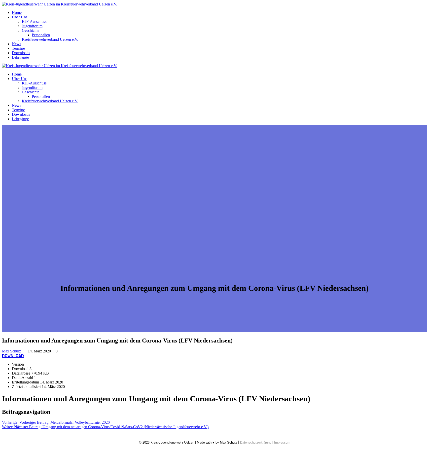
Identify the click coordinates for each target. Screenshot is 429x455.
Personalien (41, 35)
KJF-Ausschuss (34, 21)
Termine (18, 48)
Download (13, 355)
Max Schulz (11, 351)
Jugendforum (32, 26)
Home (17, 12)
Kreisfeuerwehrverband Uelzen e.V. (50, 39)
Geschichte (30, 30)
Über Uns (19, 17)
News (16, 44)
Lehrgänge (20, 57)
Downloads (21, 53)
